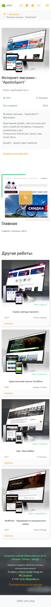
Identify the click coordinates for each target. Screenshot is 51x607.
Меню (47, 5)
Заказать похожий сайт (15, 153)
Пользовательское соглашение (25, 584)
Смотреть (8, 323)
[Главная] (25, 197)
